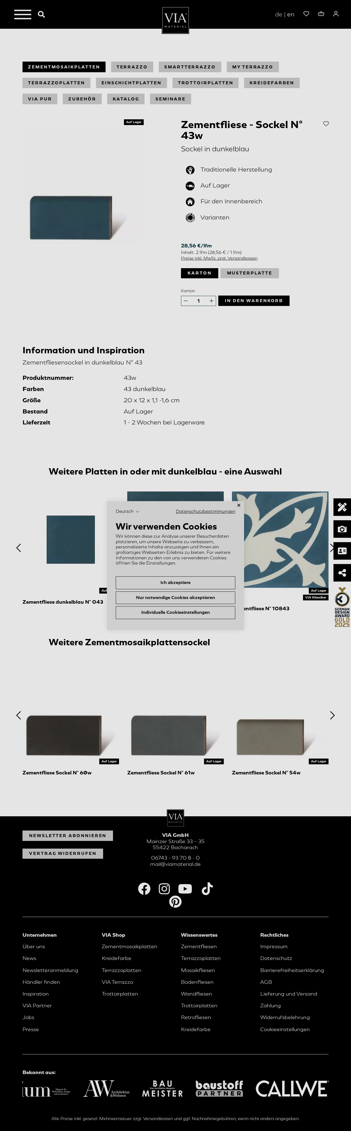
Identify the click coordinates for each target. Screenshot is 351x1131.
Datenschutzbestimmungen (205, 511)
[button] (128, 511)
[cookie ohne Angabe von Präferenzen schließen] (239, 505)
